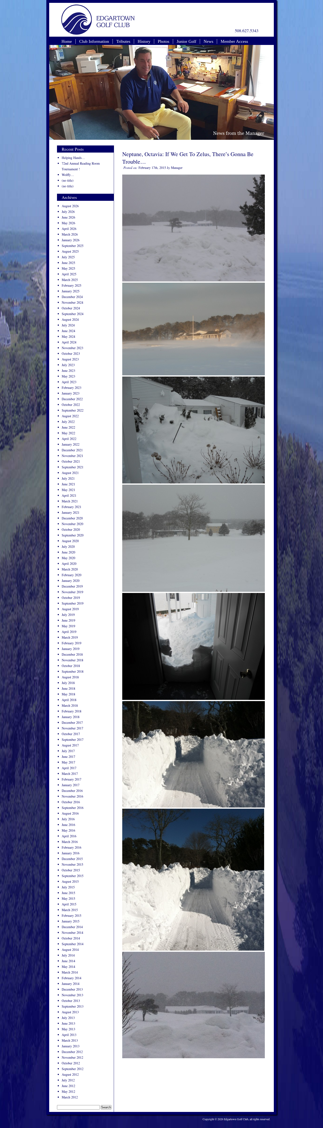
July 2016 (68, 819)
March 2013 (70, 1040)
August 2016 (70, 813)
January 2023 (70, 393)
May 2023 (68, 376)
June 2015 (68, 893)
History (144, 41)
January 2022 (70, 444)
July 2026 (68, 211)
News (208, 41)
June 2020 (68, 552)
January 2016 (70, 853)
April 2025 (69, 274)
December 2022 (72, 399)
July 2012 (68, 1080)
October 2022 (71, 404)
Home (66, 41)
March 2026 (70, 234)
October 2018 (71, 665)
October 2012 (71, 1063)
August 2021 (70, 472)
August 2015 (70, 881)
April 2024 (69, 342)
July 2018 (68, 682)
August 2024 (70, 319)
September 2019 (72, 603)
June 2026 (68, 217)
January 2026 (70, 240)
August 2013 (70, 1012)
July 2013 (68, 1017)
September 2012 (72, 1069)
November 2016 (72, 796)
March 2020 (70, 569)
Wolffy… (68, 174)
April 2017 (69, 768)
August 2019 (70, 609)
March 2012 (70, 1097)
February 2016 (71, 847)
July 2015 (68, 887)
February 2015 (71, 915)
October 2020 (71, 529)
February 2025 (71, 285)
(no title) (68, 180)
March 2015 (70, 910)
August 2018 (70, 677)
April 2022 (69, 438)
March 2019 (70, 637)
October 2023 (71, 353)
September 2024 (72, 314)
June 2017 (68, 756)
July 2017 (68, 751)
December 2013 (72, 989)
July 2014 (68, 955)
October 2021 (71, 461)
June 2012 (68, 1086)
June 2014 (68, 961)
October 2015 (71, 870)
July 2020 (68, 546)
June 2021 (68, 484)
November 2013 (72, 995)
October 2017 (71, 734)
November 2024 (72, 302)
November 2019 (72, 592)
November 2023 (72, 348)
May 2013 (68, 1029)
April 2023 (69, 382)
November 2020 (72, 524)
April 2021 (69, 495)
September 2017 (72, 739)
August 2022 (70, 416)
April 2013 (69, 1034)
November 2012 (72, 1057)
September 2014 (72, 944)
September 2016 (72, 807)
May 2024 (68, 336)
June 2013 (68, 1023)
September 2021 (72, 467)
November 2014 (72, 932)
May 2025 (68, 268)
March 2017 (70, 773)
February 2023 (71, 387)
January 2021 (70, 512)
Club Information (94, 41)
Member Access (234, 41)
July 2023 (68, 365)
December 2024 (72, 296)
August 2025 (70, 251)
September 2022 (72, 410)
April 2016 (69, 836)
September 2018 (72, 671)
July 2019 (68, 614)
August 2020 (70, 541)
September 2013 (72, 1006)
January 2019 (70, 648)
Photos (163, 41)
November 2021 (72, 455)
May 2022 (68, 433)
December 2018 (72, 654)
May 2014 (68, 966)
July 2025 (68, 257)
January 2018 (70, 717)
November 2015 (72, 864)
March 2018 (70, 705)
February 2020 (71, 575)
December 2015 (72, 858)
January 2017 (70, 785)
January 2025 (70, 291)
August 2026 (70, 206)
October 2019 (71, 597)
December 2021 (72, 450)
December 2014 (72, 927)
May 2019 (68, 626)
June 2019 (68, 620)
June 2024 (68, 331)
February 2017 (71, 779)
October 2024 (71, 308)
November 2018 (72, 660)
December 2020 (72, 518)
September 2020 (72, 535)
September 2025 (72, 245)
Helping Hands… (73, 157)
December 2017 (72, 722)
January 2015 (70, 921)
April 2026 (69, 228)
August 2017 (70, 745)
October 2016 (71, 802)
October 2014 (71, 938)
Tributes (123, 41)
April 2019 (69, 631)
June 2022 (68, 427)
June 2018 (68, 688)
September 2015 (72, 875)
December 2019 (72, 586)
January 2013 (70, 1046)
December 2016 (72, 790)
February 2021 (71, 507)
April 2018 (69, 700)
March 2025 (70, 279)
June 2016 (68, 824)
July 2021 (68, 478)
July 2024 (68, 325)
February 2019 (71, 643)
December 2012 (72, 1051)
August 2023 (70, 359)
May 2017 (68, 762)
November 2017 (72, 728)
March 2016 (70, 841)
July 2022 (68, 421)
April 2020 (69, 563)
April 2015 (69, 904)
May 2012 (68, 1091)
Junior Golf (186, 41)
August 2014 (70, 949)
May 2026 (68, 223)
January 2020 (70, 580)
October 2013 (71, 1000)
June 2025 (68, 262)
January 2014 (70, 983)
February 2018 (71, 711)
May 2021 (68, 489)
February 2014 (71, 978)
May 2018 (68, 694)
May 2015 (68, 898)
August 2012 (70, 1074)
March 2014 (70, 972)
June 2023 (68, 370)
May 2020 (68, 558)
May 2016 (68, 830)
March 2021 (70, 501)
